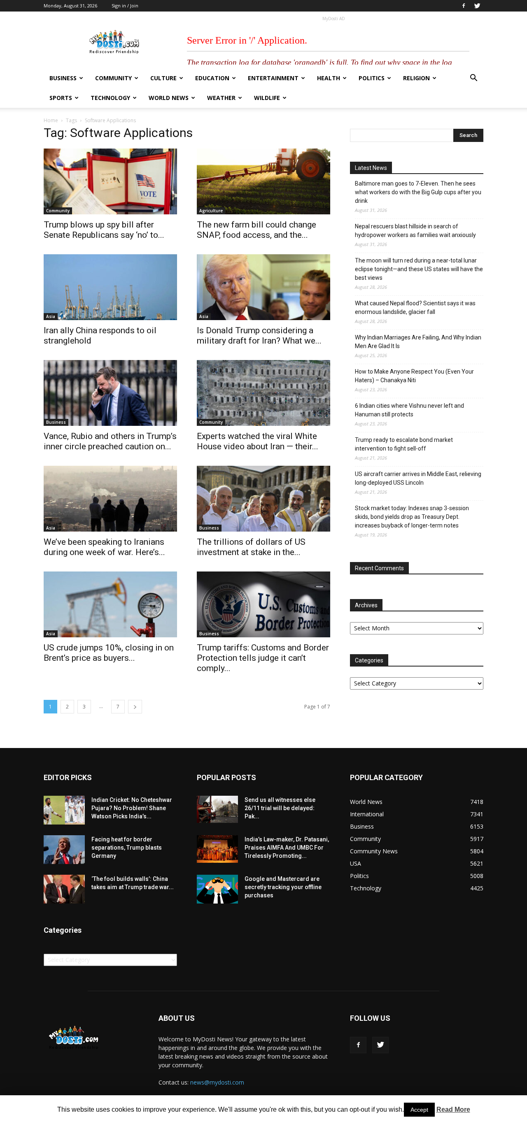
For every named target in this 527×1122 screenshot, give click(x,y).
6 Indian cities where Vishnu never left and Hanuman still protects (409, 410)
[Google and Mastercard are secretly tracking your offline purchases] (217, 889)
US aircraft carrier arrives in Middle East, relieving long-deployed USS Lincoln (418, 478)
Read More (453, 1109)
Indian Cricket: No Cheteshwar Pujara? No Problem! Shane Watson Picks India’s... (131, 808)
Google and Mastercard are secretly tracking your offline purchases (283, 887)
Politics (372, 78)
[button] (473, 79)
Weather (221, 98)
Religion (416, 78)
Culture (163, 78)
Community (113, 78)
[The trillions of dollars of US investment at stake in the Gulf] (263, 499)
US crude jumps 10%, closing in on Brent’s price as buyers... (109, 653)
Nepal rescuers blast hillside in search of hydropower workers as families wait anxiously (415, 230)
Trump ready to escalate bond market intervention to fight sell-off (404, 444)
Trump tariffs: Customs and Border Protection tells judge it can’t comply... (263, 658)
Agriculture (211, 211)
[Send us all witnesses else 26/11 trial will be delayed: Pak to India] (217, 809)
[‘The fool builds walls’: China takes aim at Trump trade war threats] (64, 889)
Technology (110, 98)
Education (212, 78)
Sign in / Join (125, 5)
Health (328, 78)
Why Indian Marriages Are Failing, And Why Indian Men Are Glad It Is (418, 341)
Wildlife (267, 98)
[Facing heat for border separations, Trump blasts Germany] (64, 849)
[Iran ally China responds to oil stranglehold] (110, 287)
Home (51, 120)
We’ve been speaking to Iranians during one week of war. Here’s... (104, 547)
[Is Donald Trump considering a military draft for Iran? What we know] (263, 287)
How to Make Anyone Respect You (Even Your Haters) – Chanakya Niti (414, 375)
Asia (50, 316)
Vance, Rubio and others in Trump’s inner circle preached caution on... (110, 441)
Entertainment (273, 78)
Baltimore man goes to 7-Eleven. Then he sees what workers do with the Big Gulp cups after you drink (418, 192)
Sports (60, 98)
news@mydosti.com (217, 1082)
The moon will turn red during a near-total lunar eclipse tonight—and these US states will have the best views (419, 269)
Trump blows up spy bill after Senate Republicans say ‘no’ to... (104, 230)
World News (169, 98)
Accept (419, 1109)
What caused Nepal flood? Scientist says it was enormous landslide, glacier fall (415, 307)
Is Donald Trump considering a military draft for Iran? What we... (259, 335)
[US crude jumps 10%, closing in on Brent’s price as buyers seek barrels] (110, 604)
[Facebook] (463, 6)
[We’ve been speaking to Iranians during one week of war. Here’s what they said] (110, 499)
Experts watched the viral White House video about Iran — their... (257, 441)
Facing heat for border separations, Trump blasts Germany (126, 847)
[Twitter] (477, 6)
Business (63, 78)
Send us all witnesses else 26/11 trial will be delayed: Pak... (280, 808)
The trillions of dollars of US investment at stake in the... (251, 547)
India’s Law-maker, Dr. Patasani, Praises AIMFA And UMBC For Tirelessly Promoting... (287, 847)
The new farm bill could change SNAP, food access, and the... (256, 230)
